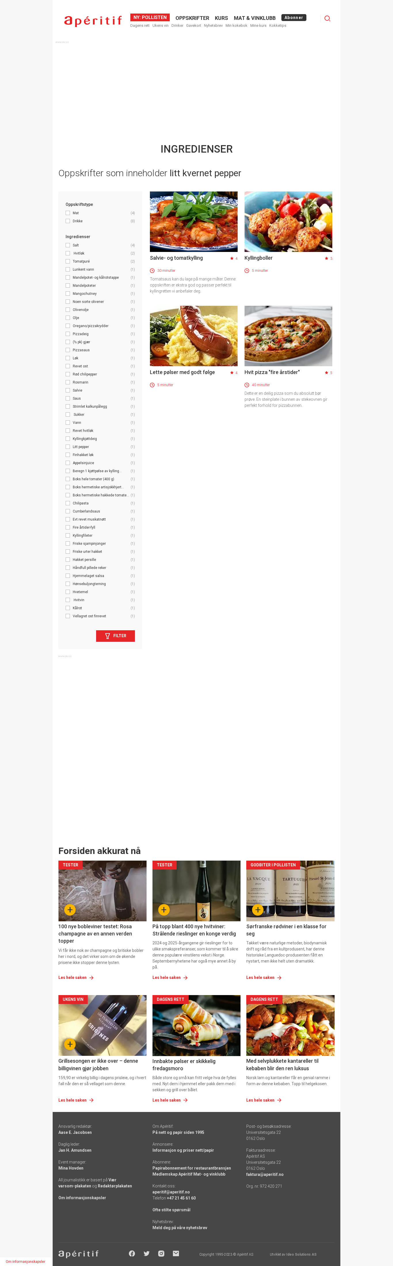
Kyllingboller (259, 258)
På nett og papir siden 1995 (178, 1132)
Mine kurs (258, 25)
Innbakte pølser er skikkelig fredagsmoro (183, 1064)
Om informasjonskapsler (82, 1197)
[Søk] (327, 18)
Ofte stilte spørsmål (171, 1210)
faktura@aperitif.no (265, 1174)
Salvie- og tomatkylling (176, 258)
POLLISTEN (154, 17)
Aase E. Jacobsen (75, 1132)
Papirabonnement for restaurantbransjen (191, 1168)
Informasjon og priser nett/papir (183, 1150)
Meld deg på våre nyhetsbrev (179, 1227)
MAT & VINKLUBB (255, 18)
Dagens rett (140, 25)
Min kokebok (236, 25)
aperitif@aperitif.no (171, 1192)
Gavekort (193, 25)
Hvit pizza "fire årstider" (272, 372)
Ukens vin (160, 25)
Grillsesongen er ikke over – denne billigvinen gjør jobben (98, 1064)
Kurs (221, 18)
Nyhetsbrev (213, 25)
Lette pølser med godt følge (182, 372)
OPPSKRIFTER (192, 18)
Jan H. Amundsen (74, 1150)
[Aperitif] (93, 21)
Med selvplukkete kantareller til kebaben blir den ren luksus (282, 1064)
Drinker (177, 25)
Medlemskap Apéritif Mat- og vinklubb (188, 1174)
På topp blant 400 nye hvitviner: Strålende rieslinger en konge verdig (194, 930)
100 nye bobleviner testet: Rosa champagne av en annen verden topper (95, 933)
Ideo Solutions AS (301, 1254)
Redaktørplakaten (115, 1186)
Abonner (294, 17)
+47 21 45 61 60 (181, 1198)
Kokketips (277, 25)
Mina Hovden (70, 1168)
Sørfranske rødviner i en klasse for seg (286, 930)
